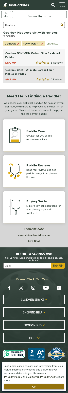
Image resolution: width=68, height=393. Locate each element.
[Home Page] (16, 5)
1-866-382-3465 (34, 229)
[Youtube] (46, 288)
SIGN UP (58, 265)
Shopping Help (32, 312)
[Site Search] (52, 5)
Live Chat (34, 241)
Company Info (33, 325)
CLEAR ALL (52, 43)
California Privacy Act (41, 377)
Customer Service (32, 299)
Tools (32, 338)
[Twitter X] (21, 288)
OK (34, 386)
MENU (63, 6)
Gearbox (10, 43)
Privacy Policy (13, 377)
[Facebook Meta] (9, 288)
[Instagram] (33, 288)
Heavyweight (31, 43)
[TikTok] (59, 288)
